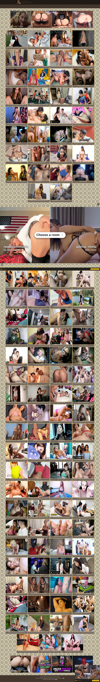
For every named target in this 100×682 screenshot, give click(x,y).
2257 (63, 681)
